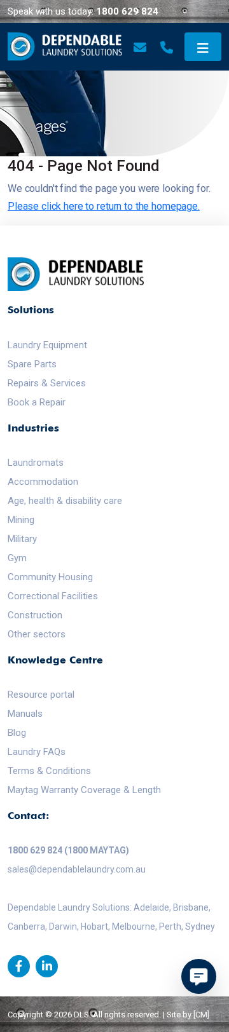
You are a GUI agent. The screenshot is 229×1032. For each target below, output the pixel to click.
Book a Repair (37, 402)
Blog (17, 732)
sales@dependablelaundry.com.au (77, 869)
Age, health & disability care (65, 500)
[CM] (201, 1014)
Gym (17, 558)
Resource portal (41, 694)
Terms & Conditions (49, 771)
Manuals (25, 713)
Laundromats (36, 462)
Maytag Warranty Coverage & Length (84, 790)
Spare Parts (32, 364)
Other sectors (37, 634)
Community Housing (50, 577)
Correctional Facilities (53, 596)
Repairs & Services (47, 383)
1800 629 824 (127, 11)
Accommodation (43, 481)
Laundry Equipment (47, 345)
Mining (21, 520)
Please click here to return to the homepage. (104, 206)
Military (22, 539)
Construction (35, 615)
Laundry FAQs (37, 751)
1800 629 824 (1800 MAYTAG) (68, 850)
